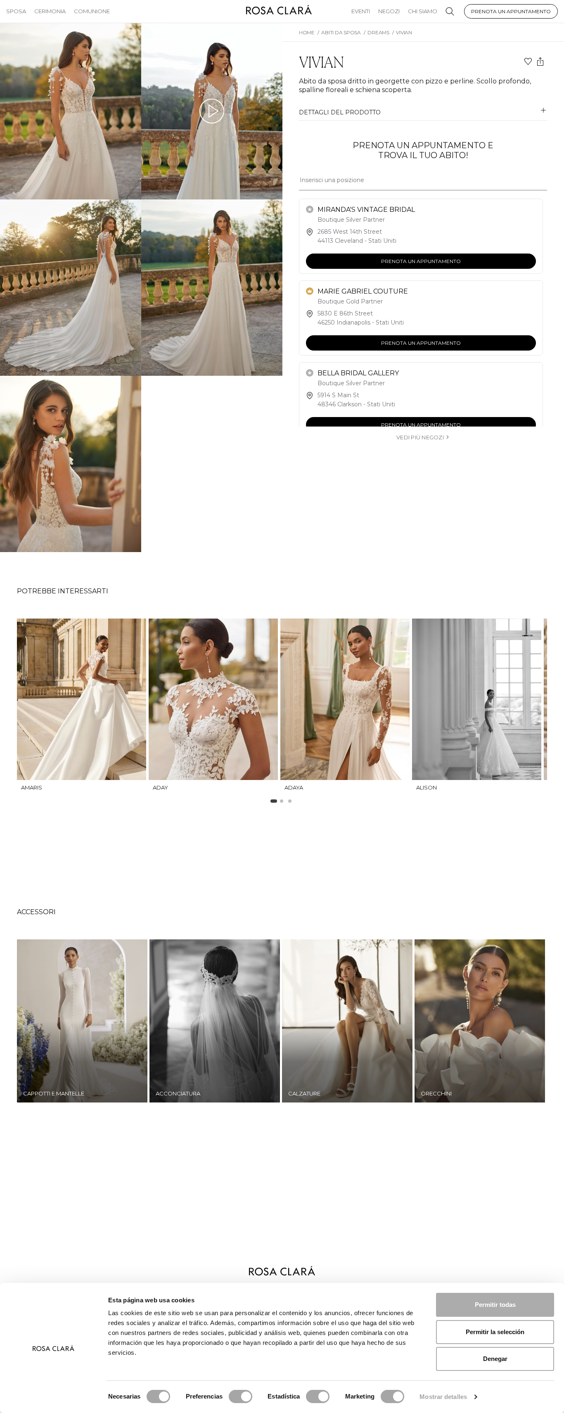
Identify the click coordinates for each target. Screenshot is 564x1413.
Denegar (495, 1358)
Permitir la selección (495, 1331)
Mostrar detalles (443, 1396)
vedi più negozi (420, 437)
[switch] (240, 1396)
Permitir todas (495, 1304)
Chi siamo (422, 11)
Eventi (360, 11)
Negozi (389, 11)
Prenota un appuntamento (511, 11)
